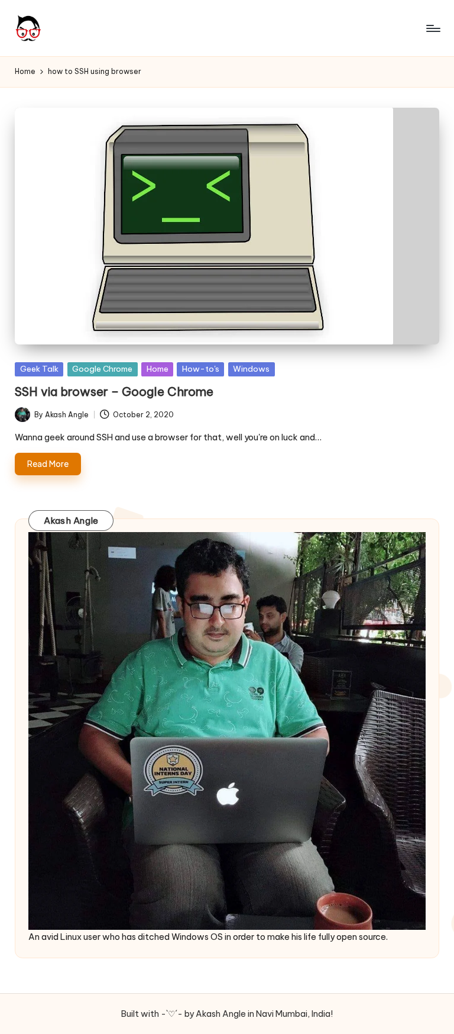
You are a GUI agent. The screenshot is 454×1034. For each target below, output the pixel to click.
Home (157, 368)
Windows (251, 368)
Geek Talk (39, 368)
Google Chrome (102, 368)
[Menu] (432, 28)
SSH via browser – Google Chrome (114, 391)
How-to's (200, 368)
